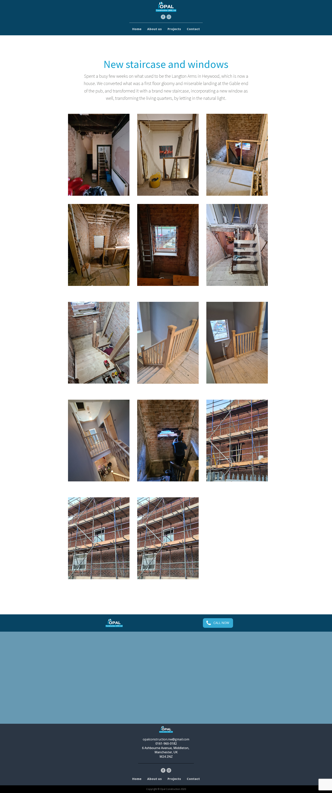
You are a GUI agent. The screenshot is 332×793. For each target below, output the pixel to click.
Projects (174, 29)
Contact (193, 29)
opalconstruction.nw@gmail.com (166, 739)
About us (154, 29)
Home (136, 29)
